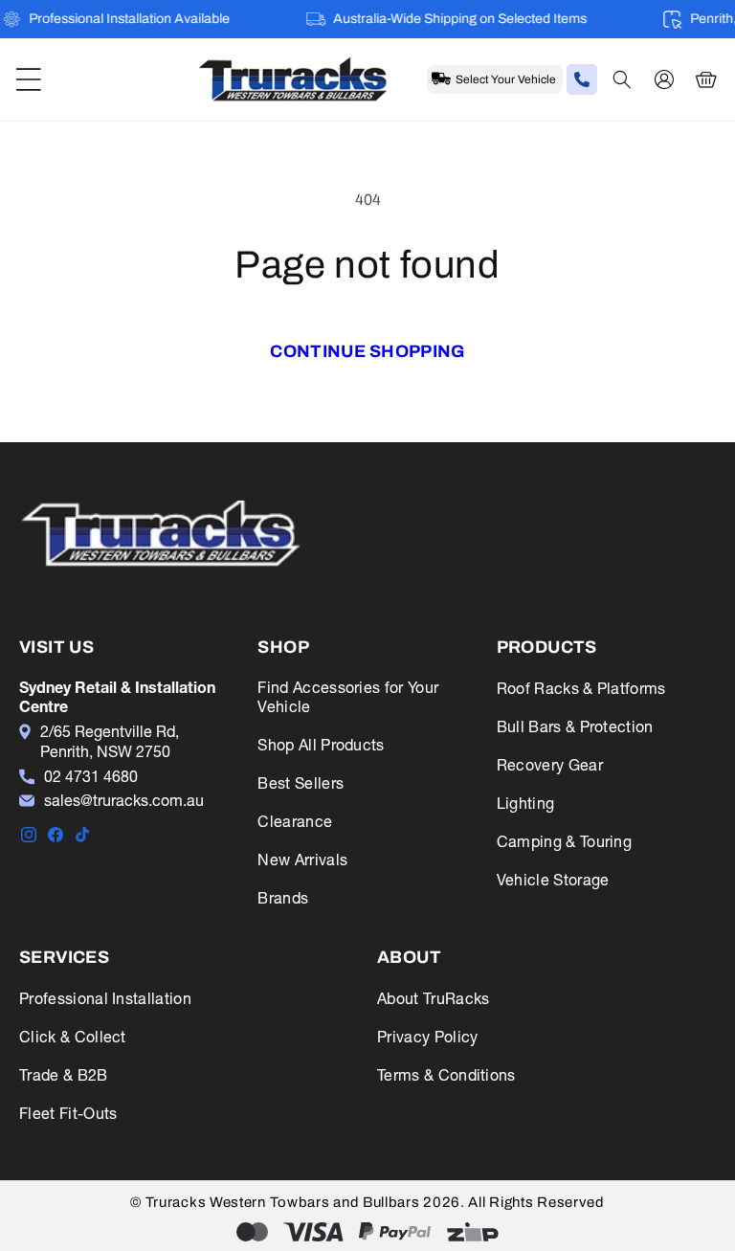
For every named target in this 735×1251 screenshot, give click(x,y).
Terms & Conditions (446, 1074)
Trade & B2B (63, 1074)
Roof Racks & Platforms (581, 688)
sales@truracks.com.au (124, 800)
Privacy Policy (427, 1036)
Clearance (294, 821)
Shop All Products (320, 744)
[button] (29, 79)
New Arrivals (302, 859)
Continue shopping (367, 351)
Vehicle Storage (553, 879)
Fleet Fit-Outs (68, 1113)
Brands (282, 897)
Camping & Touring (564, 841)
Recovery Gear (550, 764)
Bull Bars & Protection (575, 726)
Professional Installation (105, 998)
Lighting (526, 803)
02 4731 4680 (91, 776)
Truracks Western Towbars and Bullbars (284, 1202)
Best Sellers (300, 783)
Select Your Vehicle (506, 79)
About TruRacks (433, 998)
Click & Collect (72, 1036)
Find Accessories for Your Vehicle (347, 697)
